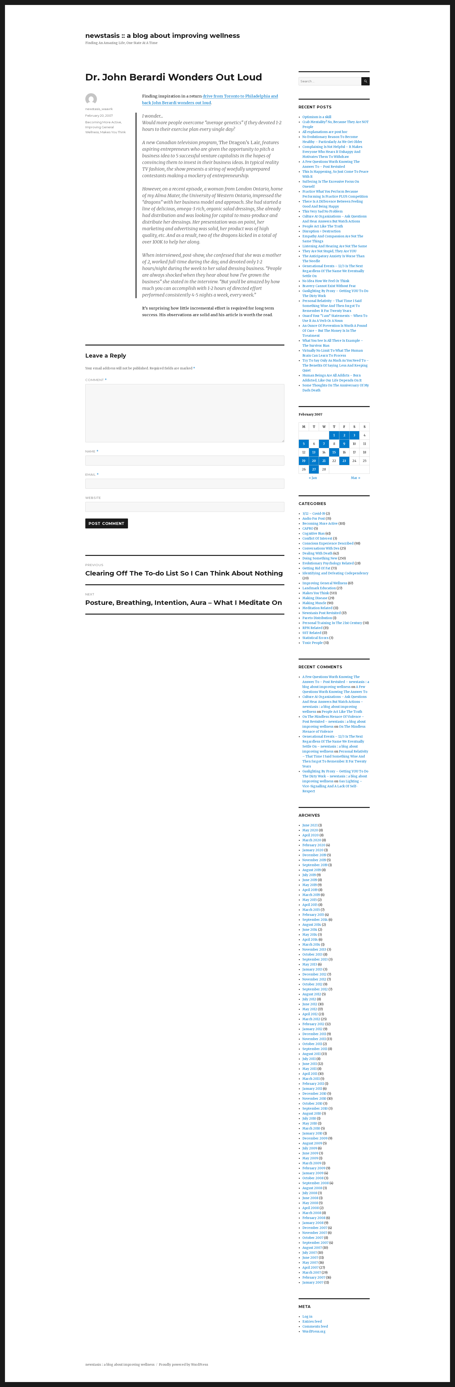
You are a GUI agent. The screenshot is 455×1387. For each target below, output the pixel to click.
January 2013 (312, 969)
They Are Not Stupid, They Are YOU (329, 251)
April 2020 (310, 835)
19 (303, 461)
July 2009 (309, 1148)
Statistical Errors (315, 638)
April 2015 (310, 905)
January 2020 (312, 850)
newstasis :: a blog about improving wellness (162, 35)
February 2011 (313, 1084)
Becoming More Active (103, 122)
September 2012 (315, 989)
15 (334, 452)
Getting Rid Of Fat (316, 568)
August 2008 (312, 1188)
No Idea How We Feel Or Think (325, 281)
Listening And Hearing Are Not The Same (334, 246)
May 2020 (310, 830)
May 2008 (310, 1203)
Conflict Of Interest (317, 538)
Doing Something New (319, 558)
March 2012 (311, 1019)
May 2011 (309, 1069)
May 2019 (309, 885)
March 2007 (311, 1273)
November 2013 (314, 950)
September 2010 (315, 1109)
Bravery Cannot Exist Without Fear (329, 286)
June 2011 (309, 1064)
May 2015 (309, 900)
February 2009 (313, 1168)
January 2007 (312, 1283)
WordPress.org (314, 1331)
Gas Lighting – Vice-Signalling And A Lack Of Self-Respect (332, 786)
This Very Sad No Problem (322, 211)
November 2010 (314, 1099)
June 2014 (309, 930)
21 (324, 461)
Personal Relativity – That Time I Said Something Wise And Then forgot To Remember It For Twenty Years (332, 306)
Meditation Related (317, 608)
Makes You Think (113, 132)
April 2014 (310, 940)
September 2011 (314, 1049)
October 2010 (312, 1104)
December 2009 (315, 1138)
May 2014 (309, 935)
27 (314, 469)
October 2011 (312, 1044)
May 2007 (310, 1263)
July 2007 (309, 1253)
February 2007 (313, 1278)
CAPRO (307, 529)
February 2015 (313, 915)
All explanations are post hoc (324, 132)
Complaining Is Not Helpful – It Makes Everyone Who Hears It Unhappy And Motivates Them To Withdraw (332, 152)
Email (92, 475)
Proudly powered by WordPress (183, 1365)
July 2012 (309, 999)
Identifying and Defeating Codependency (335, 573)
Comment (96, 380)
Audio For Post (313, 519)
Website (93, 498)
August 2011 (311, 1054)
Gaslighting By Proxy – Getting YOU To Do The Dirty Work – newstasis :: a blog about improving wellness (335, 776)
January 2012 (312, 1029)
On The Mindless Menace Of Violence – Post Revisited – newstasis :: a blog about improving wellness (334, 722)
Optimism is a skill (316, 117)
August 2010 (311, 1114)
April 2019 (310, 890)
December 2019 (314, 855)
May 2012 (309, 1009)
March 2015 (311, 910)
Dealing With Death (317, 553)
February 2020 (313, 845)
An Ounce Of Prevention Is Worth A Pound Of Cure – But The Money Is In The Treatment (334, 331)
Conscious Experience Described (328, 543)
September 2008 (315, 1183)
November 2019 (314, 860)
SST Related (311, 633)
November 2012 (314, 979)
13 (313, 452)
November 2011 (314, 1039)
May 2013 (309, 964)
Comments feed (315, 1327)
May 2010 (309, 1123)
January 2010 (312, 1133)
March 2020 (311, 840)
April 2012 (310, 1014)
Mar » (355, 478)
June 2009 (310, 1153)
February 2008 (313, 1218)
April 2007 (310, 1268)
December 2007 (314, 1228)
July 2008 (309, 1193)
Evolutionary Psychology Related (328, 563)
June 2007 (310, 1258)
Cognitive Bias (313, 534)
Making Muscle (314, 603)
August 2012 (311, 994)
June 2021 (310, 825)
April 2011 (309, 1074)
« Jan (313, 478)
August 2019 (311, 870)
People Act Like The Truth (322, 226)
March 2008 (311, 1213)
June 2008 (310, 1198)
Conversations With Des (320, 548)
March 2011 (311, 1079)
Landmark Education (319, 588)
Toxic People (312, 643)
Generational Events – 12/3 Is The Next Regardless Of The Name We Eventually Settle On (333, 271)
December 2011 (314, 1034)
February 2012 (313, 1024)
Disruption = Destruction (321, 231)
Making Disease (315, 598)
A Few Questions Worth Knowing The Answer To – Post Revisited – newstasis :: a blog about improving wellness (335, 682)
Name (92, 451)
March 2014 (311, 945)
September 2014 (315, 920)
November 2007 (314, 1233)
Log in (307, 1317)
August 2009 (312, 1143)
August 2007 (312, 1248)
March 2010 (311, 1128)
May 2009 (310, 1158)
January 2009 (312, 1173)
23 (344, 461)
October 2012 (312, 984)
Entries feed (312, 1322)
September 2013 (315, 959)
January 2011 (312, 1089)
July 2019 (309, 875)
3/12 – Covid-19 (313, 514)
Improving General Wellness (324, 583)
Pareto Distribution (317, 618)
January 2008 (312, 1223)
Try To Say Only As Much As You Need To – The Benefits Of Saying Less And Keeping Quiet (335, 365)
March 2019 (311, 895)
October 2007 (312, 1238)
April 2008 (310, 1208)
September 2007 (315, 1243)
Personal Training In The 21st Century (332, 623)
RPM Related (312, 628)
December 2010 (314, 1094)
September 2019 (315, 865)
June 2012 (309, 1004)
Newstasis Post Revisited (321, 613)
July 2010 (309, 1119)
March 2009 (311, 1163)
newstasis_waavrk (99, 109)
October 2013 (312, 955)
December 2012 (314, 974)
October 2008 (312, 1178)
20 (314, 461)
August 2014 (311, 925)
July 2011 (309, 1059)
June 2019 (309, 880)
